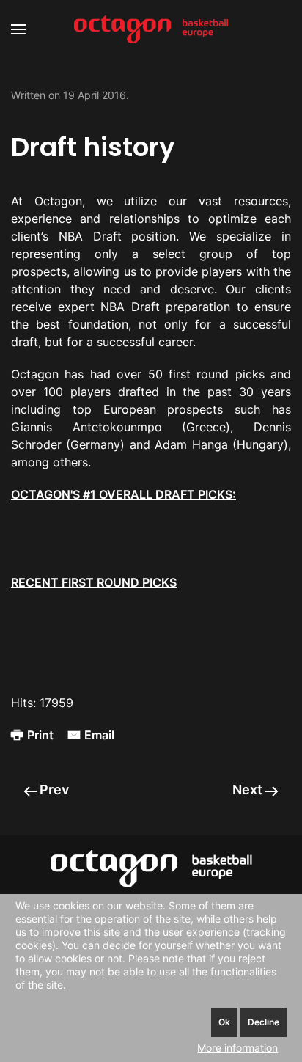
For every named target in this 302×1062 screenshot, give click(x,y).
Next (248, 789)
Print (40, 735)
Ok (224, 1022)
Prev (53, 789)
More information (237, 1047)
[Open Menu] (18, 29)
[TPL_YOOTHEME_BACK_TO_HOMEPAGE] (151, 29)
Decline (263, 1022)
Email (99, 735)
